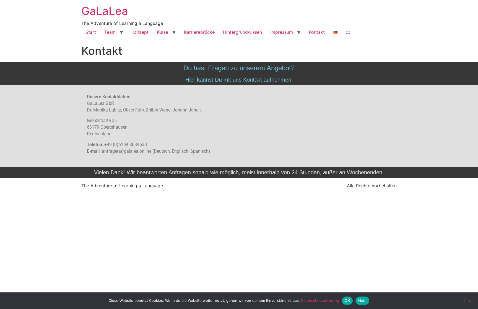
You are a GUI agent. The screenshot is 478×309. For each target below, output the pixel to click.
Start (90, 32)
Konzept (140, 32)
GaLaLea (104, 11)
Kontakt (317, 32)
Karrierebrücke (199, 32)
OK (347, 300)
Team (110, 32)
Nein (362, 300)
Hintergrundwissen (242, 32)
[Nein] (469, 300)
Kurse (162, 32)
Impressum (281, 32)
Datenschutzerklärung (320, 300)
